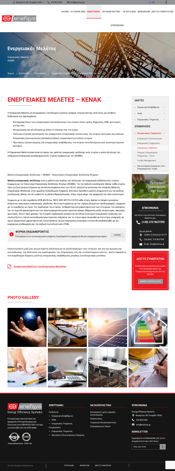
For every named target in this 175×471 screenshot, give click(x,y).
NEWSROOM (144, 11)
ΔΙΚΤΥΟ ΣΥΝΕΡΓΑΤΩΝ (162, 11)
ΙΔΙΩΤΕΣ (139, 100)
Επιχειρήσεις (55, 427)
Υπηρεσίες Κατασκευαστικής (103, 422)
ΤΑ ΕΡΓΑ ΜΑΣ (129, 11)
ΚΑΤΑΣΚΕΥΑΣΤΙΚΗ (111, 11)
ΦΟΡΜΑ (117, 235)
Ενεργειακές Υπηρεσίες (148, 119)
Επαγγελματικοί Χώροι (100, 426)
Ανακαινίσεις (96, 419)
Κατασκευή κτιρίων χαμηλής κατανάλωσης (103, 413)
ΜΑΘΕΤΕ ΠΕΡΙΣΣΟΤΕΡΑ (150, 281)
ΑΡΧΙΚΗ (65, 11)
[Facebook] (166, 2)
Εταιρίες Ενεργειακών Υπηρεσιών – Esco (147, 154)
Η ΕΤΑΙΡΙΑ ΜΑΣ (78, 11)
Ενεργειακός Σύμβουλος (148, 143)
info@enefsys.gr (77, 2)
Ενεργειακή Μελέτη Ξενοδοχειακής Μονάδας (37, 266)
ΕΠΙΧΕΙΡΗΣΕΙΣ (142, 126)
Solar (139, 113)
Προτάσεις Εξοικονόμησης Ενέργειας (68, 435)
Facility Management (146, 160)
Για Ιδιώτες (54, 412)
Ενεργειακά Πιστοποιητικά (149, 138)
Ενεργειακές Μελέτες (147, 148)
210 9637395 (56, 2)
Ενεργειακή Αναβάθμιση (148, 107)
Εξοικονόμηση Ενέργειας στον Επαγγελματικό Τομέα (151, 167)
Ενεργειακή (93, 11)
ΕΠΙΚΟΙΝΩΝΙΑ (117, 25)
